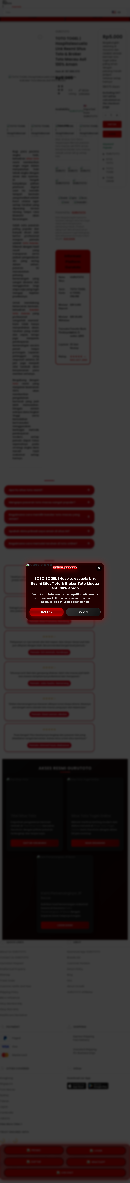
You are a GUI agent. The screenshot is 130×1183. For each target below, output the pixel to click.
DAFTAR (46, 612)
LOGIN (83, 612)
